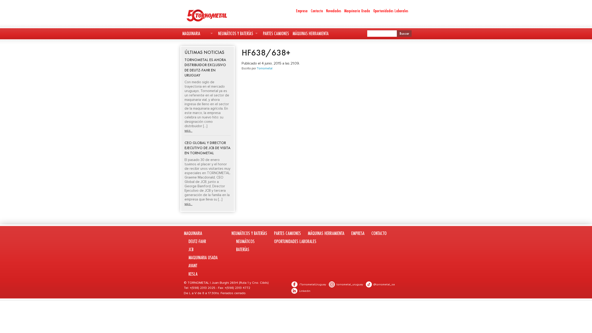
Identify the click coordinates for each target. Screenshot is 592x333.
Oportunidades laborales (295, 241)
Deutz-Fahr (197, 241)
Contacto (317, 11)
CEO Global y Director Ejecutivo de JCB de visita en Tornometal (208, 148)
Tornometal (264, 68)
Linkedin (304, 291)
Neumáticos (245, 241)
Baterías (242, 249)
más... (188, 131)
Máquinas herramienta (311, 33)
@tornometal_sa (384, 284)
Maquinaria (191, 33)
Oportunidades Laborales (390, 11)
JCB (191, 249)
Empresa (302, 11)
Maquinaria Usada (357, 11)
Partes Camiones (276, 33)
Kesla (192, 274)
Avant (192, 265)
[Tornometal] (219, 15)
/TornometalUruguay (312, 284)
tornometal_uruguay (349, 284)
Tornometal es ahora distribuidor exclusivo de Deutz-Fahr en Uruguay (205, 67)
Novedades (333, 11)
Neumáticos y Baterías (235, 33)
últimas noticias (204, 52)
